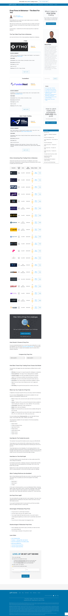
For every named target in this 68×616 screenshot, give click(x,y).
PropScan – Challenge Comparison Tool (50, 135)
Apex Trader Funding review (26, 131)
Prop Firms (46, 130)
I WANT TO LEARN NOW (51, 122)
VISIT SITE (26, 71)
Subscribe (25, 576)
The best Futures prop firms (17, 545)
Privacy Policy (23, 571)
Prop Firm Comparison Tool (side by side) (20, 541)
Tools (31, 592)
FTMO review (19, 56)
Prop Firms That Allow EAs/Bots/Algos (48, 157)
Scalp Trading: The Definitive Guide (50, 90)
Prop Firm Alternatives (48, 142)
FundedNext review (18, 93)
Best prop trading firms (16, 543)
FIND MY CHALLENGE (25, 333)
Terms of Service (27, 571)
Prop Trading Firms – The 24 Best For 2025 (51, 140)
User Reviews (34, 4)
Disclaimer (31, 598)
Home (20, 592)
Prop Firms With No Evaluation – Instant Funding (50, 160)
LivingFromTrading (20, 16)
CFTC (16, 614)
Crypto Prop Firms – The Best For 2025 (50, 151)
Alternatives (51, 4)
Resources (34, 592)
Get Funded (27, 592)
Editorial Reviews (40, 4)
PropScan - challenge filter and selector (20, 540)
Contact (56, 4)
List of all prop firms (16, 538)
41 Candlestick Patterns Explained (50, 89)
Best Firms (25, 4)
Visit (40, 172)
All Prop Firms (20, 4)
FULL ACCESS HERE (44, 1)
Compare (29, 4)
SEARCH (55, 78)
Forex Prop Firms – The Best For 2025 (50, 148)
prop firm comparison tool (28, 346)
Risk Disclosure (41, 598)
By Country (46, 4)
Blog (22, 592)
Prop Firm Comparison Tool (49, 137)
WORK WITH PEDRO (51, 23)
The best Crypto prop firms (17, 546)
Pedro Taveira (18, 15)
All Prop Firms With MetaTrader (49, 162)
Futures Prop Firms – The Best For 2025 (50, 145)
